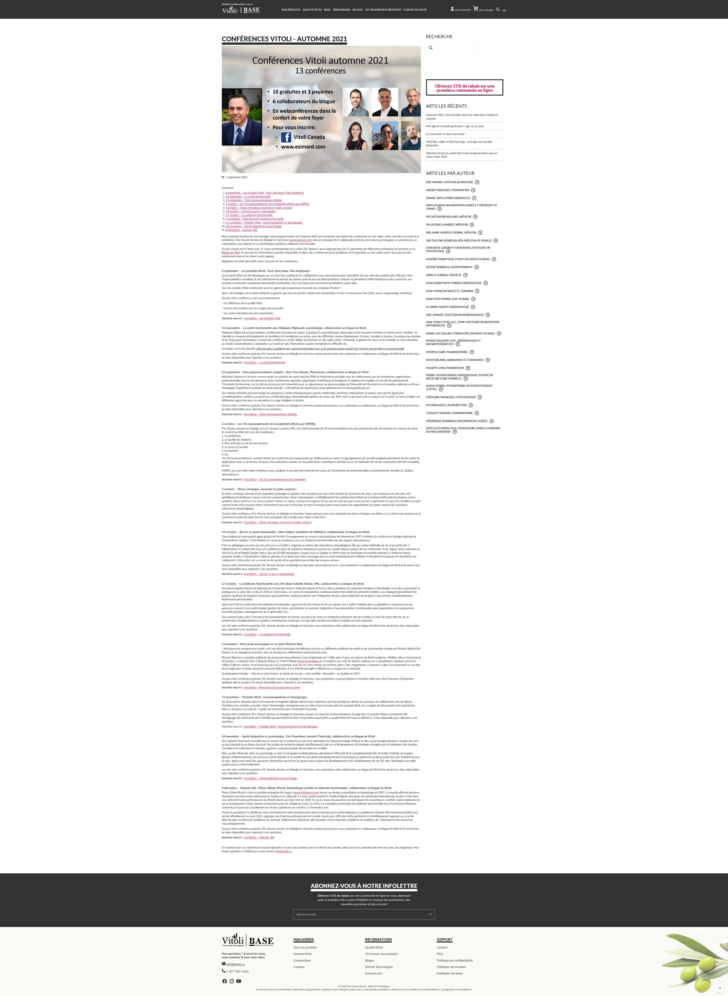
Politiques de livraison (451, 967)
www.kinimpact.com (306, 792)
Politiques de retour (450, 973)
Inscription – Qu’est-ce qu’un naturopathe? (269, 573)
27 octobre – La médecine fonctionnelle (249, 215)
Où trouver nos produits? (382, 953)
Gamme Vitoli (302, 953)
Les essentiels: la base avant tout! (445, 134)
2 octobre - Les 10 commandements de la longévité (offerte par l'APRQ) (267, 204)
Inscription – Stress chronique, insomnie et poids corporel (277, 522)
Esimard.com (373, 973)
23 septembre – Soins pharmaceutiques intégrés (254, 200)
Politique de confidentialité (455, 960)
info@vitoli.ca (284, 851)
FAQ (440, 953)
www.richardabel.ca (309, 661)
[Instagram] (232, 981)
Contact (442, 947)
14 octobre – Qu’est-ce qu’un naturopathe (250, 211)
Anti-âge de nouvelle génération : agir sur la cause (455, 126)
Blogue (369, 960)
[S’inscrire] (430, 914)
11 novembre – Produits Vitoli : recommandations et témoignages (264, 222)
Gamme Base (302, 960)
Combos (298, 967)
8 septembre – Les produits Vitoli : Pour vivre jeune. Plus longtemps (265, 192)
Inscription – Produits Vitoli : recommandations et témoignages (280, 726)
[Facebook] (225, 981)
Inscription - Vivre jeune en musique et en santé (272, 687)
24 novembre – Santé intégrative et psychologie (254, 226)
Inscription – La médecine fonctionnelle (267, 634)
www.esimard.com (300, 240)
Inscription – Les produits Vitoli (262, 318)
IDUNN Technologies (379, 967)
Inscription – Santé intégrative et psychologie (270, 778)
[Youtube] (239, 981)
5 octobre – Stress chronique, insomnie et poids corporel (259, 207)
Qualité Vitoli (374, 947)
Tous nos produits (305, 947)
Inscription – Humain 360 (259, 837)
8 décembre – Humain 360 (241, 230)
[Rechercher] (497, 9)
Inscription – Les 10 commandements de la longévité (274, 479)
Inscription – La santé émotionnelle (264, 362)
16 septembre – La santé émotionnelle (248, 196)
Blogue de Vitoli (231, 252)
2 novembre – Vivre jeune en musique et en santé (254, 218)
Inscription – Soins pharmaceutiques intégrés (270, 414)
